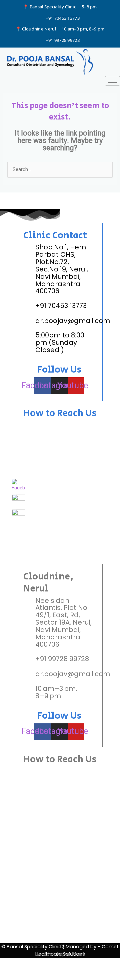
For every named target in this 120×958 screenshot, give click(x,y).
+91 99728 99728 (63, 40)
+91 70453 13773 (63, 18)
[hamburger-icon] (112, 81)
